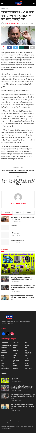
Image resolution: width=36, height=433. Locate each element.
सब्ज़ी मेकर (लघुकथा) (16, 233)
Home (3, 8)
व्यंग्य (26, 355)
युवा (14, 363)
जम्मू (2, 365)
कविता (2, 355)
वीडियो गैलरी (28, 353)
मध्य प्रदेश (15, 350)
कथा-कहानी (4, 353)
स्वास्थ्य (26, 363)
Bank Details (4, 423)
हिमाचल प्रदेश (14, 225)
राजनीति (15, 366)
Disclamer (10, 421)
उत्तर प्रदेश (4, 347)
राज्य (26, 342)
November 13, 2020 (27, 23)
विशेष (26, 350)
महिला (14, 355)
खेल (2, 360)
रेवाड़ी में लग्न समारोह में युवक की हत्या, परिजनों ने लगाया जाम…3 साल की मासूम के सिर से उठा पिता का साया (22, 297)
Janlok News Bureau (12, 23)
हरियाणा (27, 366)
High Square (7, 270)
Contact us (14, 423)
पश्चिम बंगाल (16, 342)
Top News (4, 342)
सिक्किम (27, 360)
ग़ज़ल (2, 363)
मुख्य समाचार (16, 360)
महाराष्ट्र (15, 353)
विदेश (26, 348)
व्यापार (26, 358)
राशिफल (27, 345)
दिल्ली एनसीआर (5, 368)
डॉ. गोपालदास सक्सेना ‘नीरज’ (17, 240)
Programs (19, 421)
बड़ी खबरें (15, 345)
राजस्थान (15, 368)
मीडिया (14, 358)
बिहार (7, 8)
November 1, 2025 (8, 272)
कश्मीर (3, 358)
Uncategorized (6, 345)
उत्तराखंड (3, 350)
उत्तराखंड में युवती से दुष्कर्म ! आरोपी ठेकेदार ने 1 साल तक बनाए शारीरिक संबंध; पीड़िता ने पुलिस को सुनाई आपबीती (23, 287)
